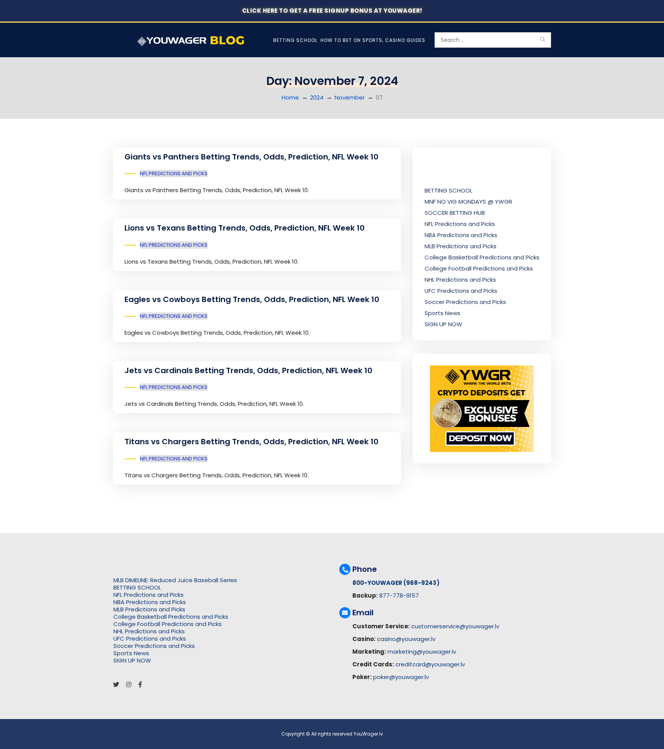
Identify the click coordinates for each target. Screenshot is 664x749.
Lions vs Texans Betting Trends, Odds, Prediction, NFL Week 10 (244, 228)
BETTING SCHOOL (448, 190)
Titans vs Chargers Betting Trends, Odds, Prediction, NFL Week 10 (251, 441)
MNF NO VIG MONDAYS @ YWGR (468, 202)
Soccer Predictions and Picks (465, 302)
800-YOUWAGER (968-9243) (396, 583)
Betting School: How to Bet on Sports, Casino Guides (349, 40)
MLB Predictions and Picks (460, 246)
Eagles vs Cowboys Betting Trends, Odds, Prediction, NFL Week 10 (251, 299)
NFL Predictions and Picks (174, 173)
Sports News (442, 313)
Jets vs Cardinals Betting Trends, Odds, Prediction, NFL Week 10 (248, 370)
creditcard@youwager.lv (430, 664)
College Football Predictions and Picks (479, 268)
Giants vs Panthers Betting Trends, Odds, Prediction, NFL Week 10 (251, 156)
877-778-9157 (399, 595)
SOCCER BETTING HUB (455, 213)
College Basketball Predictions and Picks (482, 257)
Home (290, 97)
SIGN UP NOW (443, 324)
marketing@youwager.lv (421, 652)
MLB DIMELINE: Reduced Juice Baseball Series (175, 580)
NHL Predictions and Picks (460, 280)
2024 (317, 97)
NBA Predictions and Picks (461, 235)
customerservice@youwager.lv (455, 626)
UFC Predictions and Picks (461, 291)
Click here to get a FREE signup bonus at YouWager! (332, 11)
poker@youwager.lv (401, 677)
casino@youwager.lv (406, 639)
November (350, 97)
